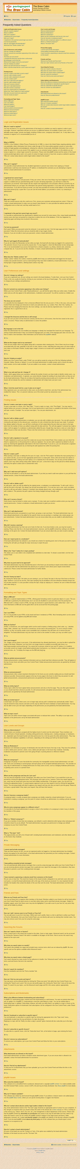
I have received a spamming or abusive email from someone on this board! (58, 54)
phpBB (48, 334)
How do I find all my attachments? (50, 95)
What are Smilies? (9, 104)
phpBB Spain (42, 1150)
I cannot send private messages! (50, 49)
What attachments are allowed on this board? (53, 93)
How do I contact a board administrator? (52, 108)
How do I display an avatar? (12, 64)
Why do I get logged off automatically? (14, 43)
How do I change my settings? (12, 51)
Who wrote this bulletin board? (49, 101)
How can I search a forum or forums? (51, 69)
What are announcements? (11, 110)
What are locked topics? (11, 113)
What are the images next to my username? (16, 62)
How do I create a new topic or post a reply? (16, 73)
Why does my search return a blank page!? (53, 72)
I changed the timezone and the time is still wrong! (18, 58)
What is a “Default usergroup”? (49, 42)
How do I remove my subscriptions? (51, 87)
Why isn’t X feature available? (49, 103)
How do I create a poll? (10, 79)
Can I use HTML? (9, 102)
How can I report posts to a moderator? (15, 89)
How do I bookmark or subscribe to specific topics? (55, 84)
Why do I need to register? (11, 31)
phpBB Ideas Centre (15, 1097)
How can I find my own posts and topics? (52, 76)
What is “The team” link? (47, 43)
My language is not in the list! (12, 60)
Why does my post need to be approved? (15, 93)
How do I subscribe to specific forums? (51, 85)
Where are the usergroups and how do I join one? (55, 36)
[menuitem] (6, 16)
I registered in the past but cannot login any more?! (18, 40)
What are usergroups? (47, 34)
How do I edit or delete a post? (12, 75)
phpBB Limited (54, 1084)
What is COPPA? (8, 33)
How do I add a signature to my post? (14, 77)
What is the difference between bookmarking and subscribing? (58, 82)
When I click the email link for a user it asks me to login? (19, 67)
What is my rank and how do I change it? (15, 65)
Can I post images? (9, 106)
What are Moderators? (47, 33)
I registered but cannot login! (12, 36)
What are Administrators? (48, 31)
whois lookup (57, 1109)
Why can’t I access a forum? (12, 84)
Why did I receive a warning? (12, 87)
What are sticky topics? (10, 111)
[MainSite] (18, 8)
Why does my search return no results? (52, 70)
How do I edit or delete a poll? (12, 82)
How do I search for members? (49, 74)
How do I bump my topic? (11, 95)
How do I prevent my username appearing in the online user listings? (21, 54)
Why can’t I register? (9, 34)
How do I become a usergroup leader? (51, 38)
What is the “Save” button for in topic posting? (16, 91)
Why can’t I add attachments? (12, 86)
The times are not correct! (11, 57)
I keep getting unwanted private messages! (53, 51)
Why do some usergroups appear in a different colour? (56, 40)
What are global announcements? (13, 108)
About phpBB (62, 1086)
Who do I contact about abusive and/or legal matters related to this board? (58, 105)
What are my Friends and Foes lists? (51, 61)
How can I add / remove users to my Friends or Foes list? (57, 63)
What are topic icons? (10, 115)
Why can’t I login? (9, 38)
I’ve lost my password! (10, 42)
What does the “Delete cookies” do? (14, 45)
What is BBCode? (9, 101)
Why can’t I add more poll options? (13, 80)
